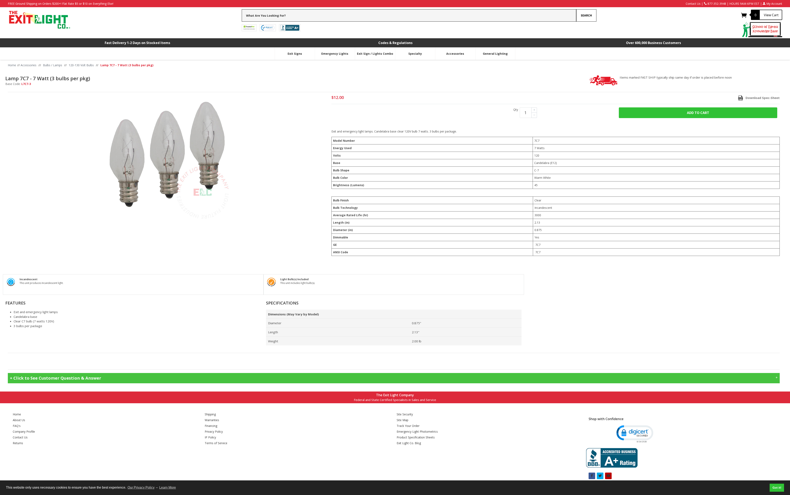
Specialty (415, 54)
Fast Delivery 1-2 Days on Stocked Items (137, 43)
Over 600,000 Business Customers (653, 43)
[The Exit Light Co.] (39, 18)
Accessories (455, 54)
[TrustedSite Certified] (249, 27)
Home (17, 414)
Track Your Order (408, 426)
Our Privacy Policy (141, 487)
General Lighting (495, 54)
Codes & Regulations (395, 43)
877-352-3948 (716, 4)
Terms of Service (216, 443)
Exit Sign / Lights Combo (375, 54)
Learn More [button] (167, 487)
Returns (18, 443)
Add (698, 112)
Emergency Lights (334, 54)
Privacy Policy (214, 431)
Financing (211, 426)
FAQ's (17, 426)
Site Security (405, 414)
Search (586, 15)
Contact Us (693, 4)
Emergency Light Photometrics (417, 431)
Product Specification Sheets (416, 437)
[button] (634, 433)
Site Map (402, 420)
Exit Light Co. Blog (409, 443)
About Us (19, 420)
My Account (774, 4)
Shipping (210, 414)
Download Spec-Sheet (763, 98)
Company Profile (24, 431)
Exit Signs (295, 54)
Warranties (212, 420)
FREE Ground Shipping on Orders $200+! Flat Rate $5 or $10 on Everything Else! (60, 4)
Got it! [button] (777, 487)
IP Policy (210, 437)
